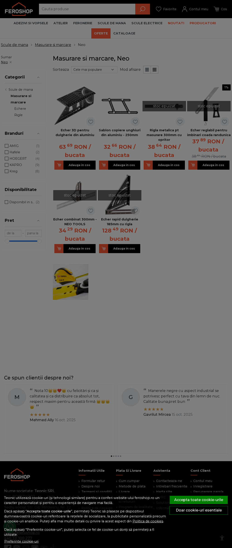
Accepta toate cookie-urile (198, 500)
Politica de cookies (148, 521)
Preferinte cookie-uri (21, 541)
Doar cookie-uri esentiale (199, 510)
